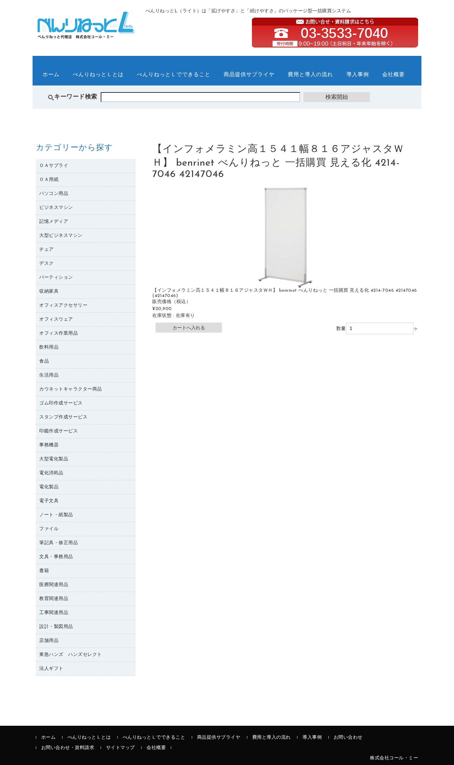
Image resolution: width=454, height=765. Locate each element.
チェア (46, 249)
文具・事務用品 (56, 556)
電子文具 (48, 501)
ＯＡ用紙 (48, 179)
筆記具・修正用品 (58, 542)
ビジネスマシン (56, 207)
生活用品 (48, 375)
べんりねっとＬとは (98, 74)
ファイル (48, 529)
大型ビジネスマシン (61, 235)
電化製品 (48, 487)
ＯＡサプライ (53, 165)
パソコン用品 (53, 193)
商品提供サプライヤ (249, 74)
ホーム (51, 74)
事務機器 (48, 445)
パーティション (56, 277)
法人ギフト (51, 668)
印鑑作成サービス (58, 431)
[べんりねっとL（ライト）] (86, 35)
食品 (44, 361)
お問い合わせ (348, 737)
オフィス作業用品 (58, 333)
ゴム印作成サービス (61, 403)
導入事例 (357, 74)
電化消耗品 (51, 473)
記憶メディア (53, 221)
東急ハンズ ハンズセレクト (70, 654)
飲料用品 (48, 347)
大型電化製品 (53, 459)
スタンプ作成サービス (63, 417)
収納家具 (48, 291)
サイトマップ (120, 747)
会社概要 (393, 74)
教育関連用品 (53, 598)
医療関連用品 (53, 584)
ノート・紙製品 (56, 515)
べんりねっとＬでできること (173, 74)
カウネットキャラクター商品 (70, 389)
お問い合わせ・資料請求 (67, 747)
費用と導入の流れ (310, 74)
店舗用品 (48, 640)
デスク (46, 263)
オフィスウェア (56, 319)
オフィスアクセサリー (63, 305)
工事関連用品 (53, 612)
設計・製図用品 (56, 626)
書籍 (44, 570)
